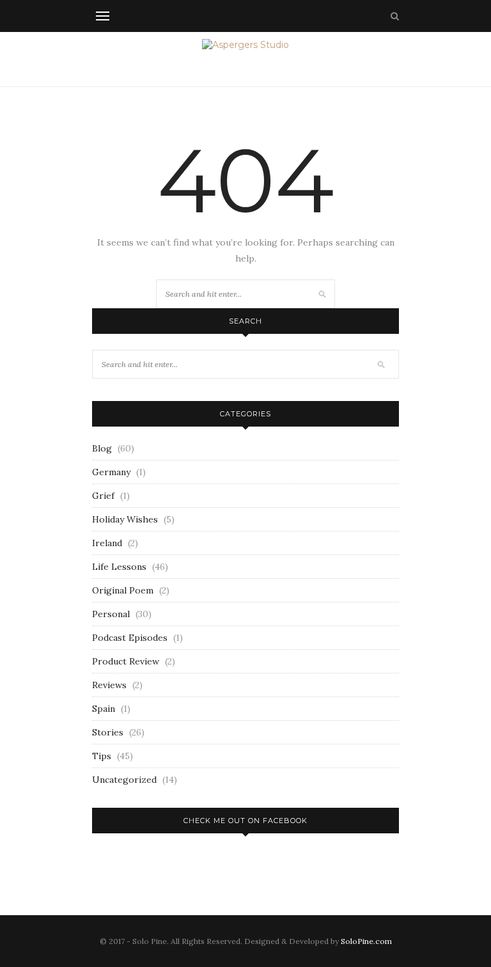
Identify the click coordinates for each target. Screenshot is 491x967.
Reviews (109, 685)
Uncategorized (124, 779)
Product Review (125, 661)
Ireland (107, 543)
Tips (101, 756)
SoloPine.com (366, 941)
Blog (102, 448)
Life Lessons (119, 566)
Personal (111, 614)
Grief (103, 495)
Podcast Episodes (130, 637)
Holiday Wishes (125, 519)
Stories (107, 732)
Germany (111, 472)
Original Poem (122, 590)
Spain (103, 708)
